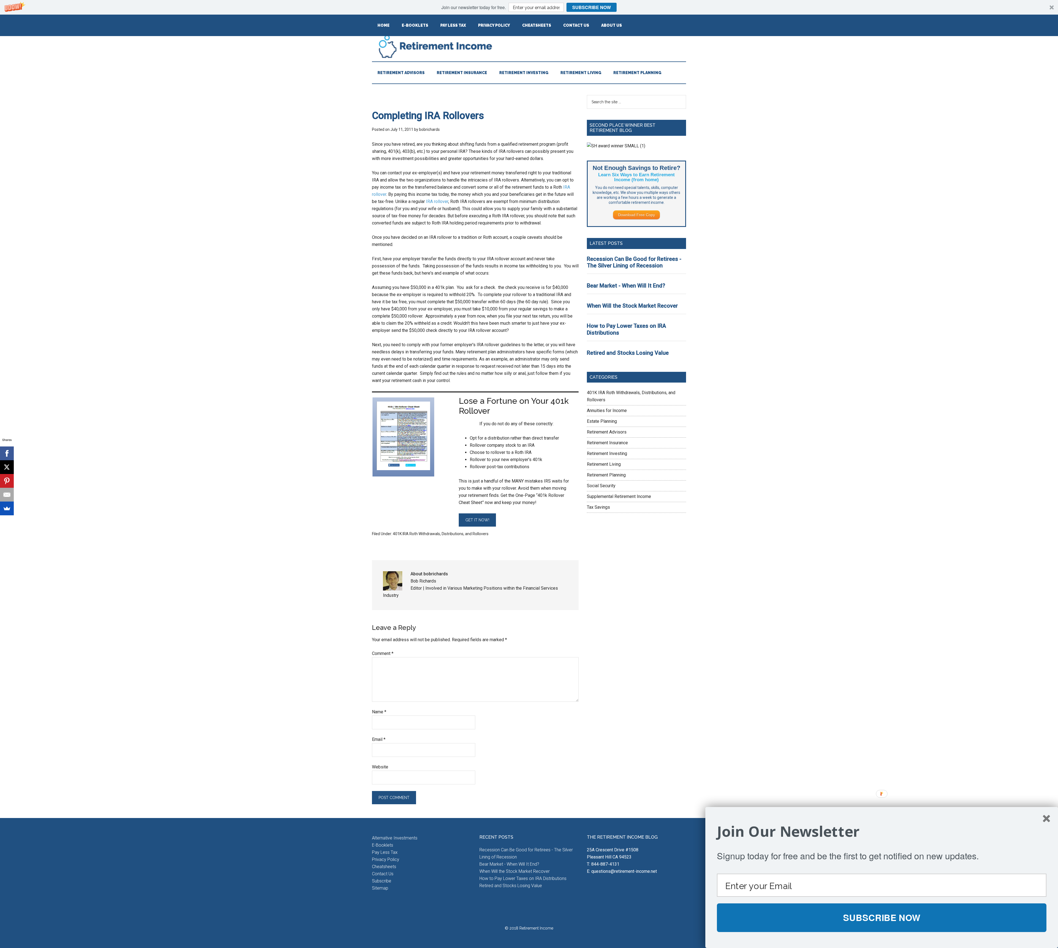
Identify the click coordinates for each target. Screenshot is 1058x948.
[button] (529, 7)
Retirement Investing (607, 453)
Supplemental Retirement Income (619, 496)
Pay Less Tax (385, 852)
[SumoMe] (7, 508)
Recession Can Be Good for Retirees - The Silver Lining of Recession (634, 262)
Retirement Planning (606, 475)
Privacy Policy (385, 859)
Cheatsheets (384, 866)
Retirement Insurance (607, 442)
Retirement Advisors (607, 432)
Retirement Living (604, 464)
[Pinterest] (7, 481)
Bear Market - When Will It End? (626, 285)
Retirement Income (529, 46)
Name (379, 711)
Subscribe (381, 881)
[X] (7, 467)
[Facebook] (7, 453)
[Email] (7, 495)
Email (378, 739)
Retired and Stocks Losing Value (628, 353)
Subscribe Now (591, 7)
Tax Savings (598, 507)
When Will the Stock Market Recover (632, 305)
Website (380, 767)
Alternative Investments (394, 838)
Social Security (601, 485)
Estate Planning (602, 421)
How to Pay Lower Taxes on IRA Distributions (522, 878)
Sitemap (380, 888)
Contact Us (382, 873)
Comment (382, 653)
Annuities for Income (607, 410)
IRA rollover (437, 201)
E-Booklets (382, 845)
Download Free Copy (636, 215)
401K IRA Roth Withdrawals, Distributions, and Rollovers (440, 534)
